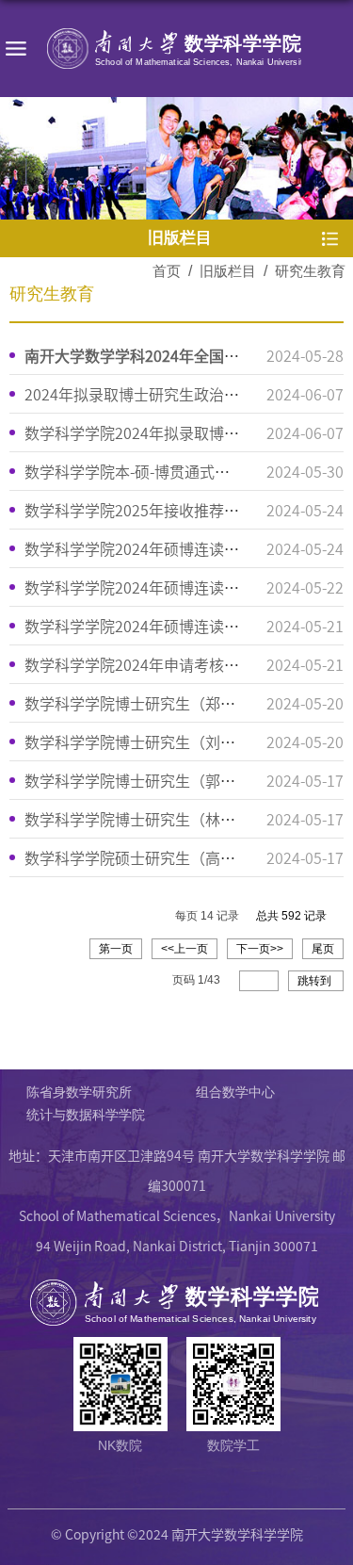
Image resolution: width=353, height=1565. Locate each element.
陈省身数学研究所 (79, 1092)
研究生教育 (310, 271)
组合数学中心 (235, 1092)
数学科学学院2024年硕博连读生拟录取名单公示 (184, 548)
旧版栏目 (228, 271)
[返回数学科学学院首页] (176, 48)
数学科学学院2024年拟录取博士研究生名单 (169, 432)
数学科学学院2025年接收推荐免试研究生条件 (176, 509)
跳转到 (315, 980)
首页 (166, 271)
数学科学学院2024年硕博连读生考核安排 (161, 587)
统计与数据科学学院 (85, 1114)
